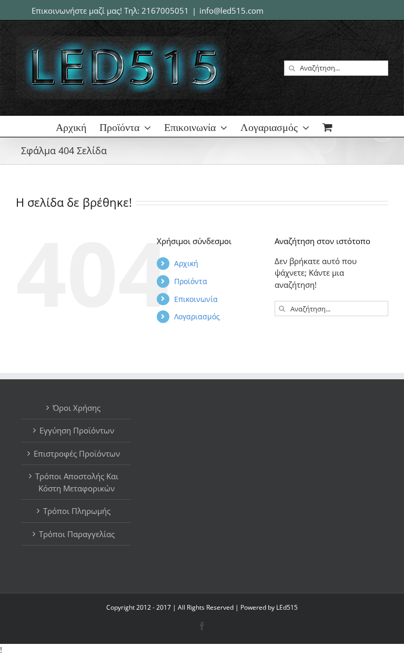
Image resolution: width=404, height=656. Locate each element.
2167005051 (165, 10)
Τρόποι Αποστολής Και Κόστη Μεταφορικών (76, 482)
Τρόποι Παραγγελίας (77, 534)
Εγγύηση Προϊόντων (76, 430)
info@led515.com (231, 10)
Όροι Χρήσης (76, 407)
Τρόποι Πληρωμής (76, 511)
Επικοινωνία (196, 299)
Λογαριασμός (197, 316)
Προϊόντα (190, 281)
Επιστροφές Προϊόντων (77, 453)
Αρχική (186, 263)
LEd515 (287, 607)
